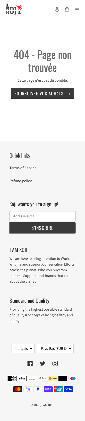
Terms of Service (22, 167)
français (21, 348)
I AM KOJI (48, 405)
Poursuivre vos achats (39, 93)
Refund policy (20, 180)
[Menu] (77, 9)
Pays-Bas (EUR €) (54, 348)
